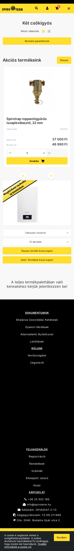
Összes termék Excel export (37, 250)
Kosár (37, 485)
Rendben (62, 537)
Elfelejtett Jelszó (37, 478)
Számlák (37, 470)
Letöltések (37, 341)
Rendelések (37, 463)
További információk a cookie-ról (25, 545)
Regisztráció (37, 456)
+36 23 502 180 (38, 499)
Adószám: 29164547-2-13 (39, 509)
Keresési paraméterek (37, 41)
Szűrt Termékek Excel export (37, 259)
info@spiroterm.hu (38, 504)
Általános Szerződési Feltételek (37, 319)
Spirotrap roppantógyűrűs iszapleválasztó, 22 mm (26, 121)
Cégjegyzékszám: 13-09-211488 (38, 514)
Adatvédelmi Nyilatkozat (37, 334)
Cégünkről (37, 362)
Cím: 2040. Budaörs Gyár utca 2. (38, 520)
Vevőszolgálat (37, 355)
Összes (64, 60)
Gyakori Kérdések (37, 327)
